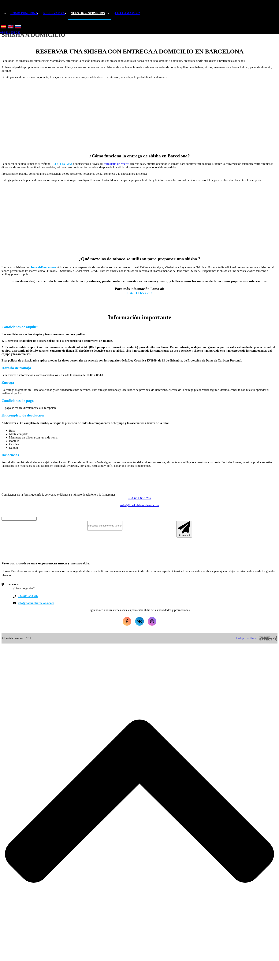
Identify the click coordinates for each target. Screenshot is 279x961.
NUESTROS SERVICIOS (88, 13)
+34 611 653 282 (10, 32)
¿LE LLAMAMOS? (126, 13)
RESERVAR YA (54, 13)
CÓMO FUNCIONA (24, 13)
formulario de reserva (116, 163)
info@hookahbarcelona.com (139, 505)
